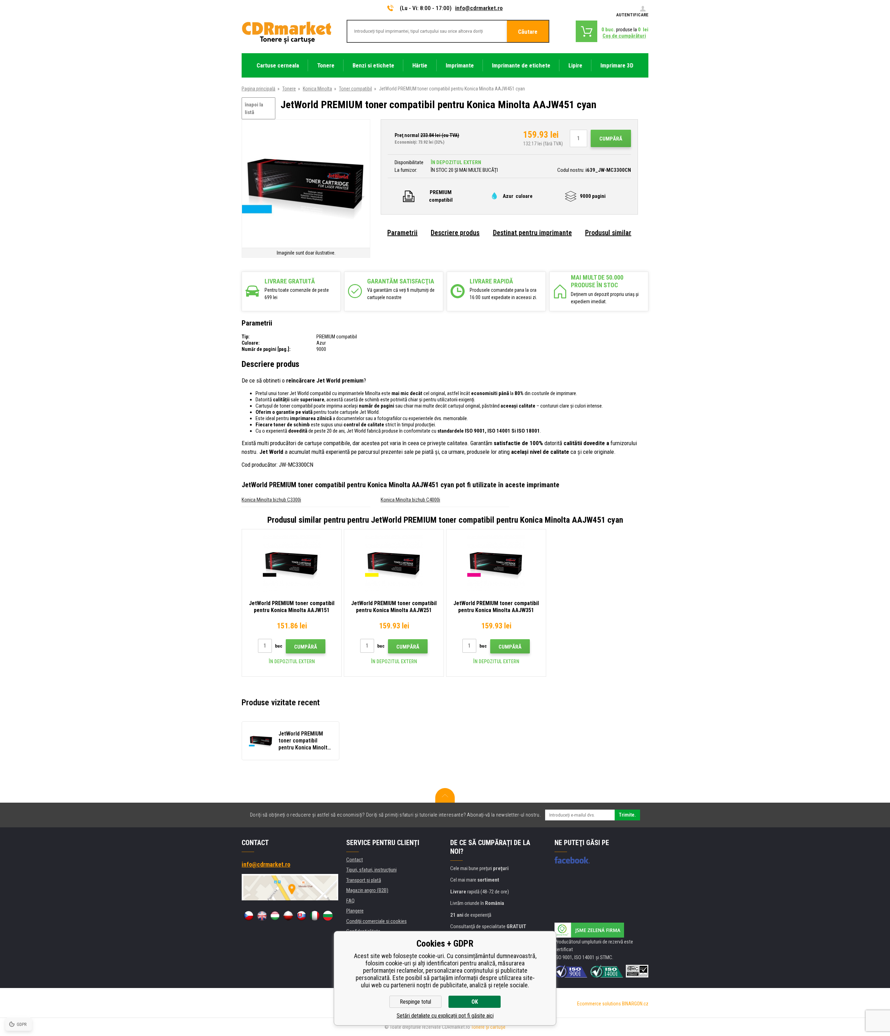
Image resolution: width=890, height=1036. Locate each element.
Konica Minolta (317, 88)
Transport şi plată (363, 880)
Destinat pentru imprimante (532, 232)
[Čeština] (248, 916)
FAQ (350, 901)
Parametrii (402, 232)
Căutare (527, 31)
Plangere (355, 911)
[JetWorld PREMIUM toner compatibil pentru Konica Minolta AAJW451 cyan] (306, 184)
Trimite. (627, 815)
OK (474, 1001)
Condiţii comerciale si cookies (376, 921)
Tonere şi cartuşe (488, 1027)
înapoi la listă (254, 109)
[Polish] (288, 916)
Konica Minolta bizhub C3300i (271, 500)
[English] (262, 916)
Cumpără (610, 139)
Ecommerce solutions (599, 1003)
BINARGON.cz (635, 1003)
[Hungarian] (275, 916)
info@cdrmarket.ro (479, 8)
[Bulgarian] (328, 916)
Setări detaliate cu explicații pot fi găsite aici (445, 1015)
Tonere (289, 88)
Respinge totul (415, 1001)
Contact (354, 860)
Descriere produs (455, 232)
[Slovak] (301, 916)
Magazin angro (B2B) (367, 890)
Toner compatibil (355, 88)
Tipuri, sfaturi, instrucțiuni (371, 870)
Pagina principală (258, 88)
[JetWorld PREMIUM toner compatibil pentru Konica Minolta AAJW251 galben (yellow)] (394, 563)
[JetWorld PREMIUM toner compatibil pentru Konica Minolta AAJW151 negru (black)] (291, 563)
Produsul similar (608, 232)
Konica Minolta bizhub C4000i (410, 500)
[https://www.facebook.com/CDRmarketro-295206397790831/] (572, 860)
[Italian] (314, 916)
